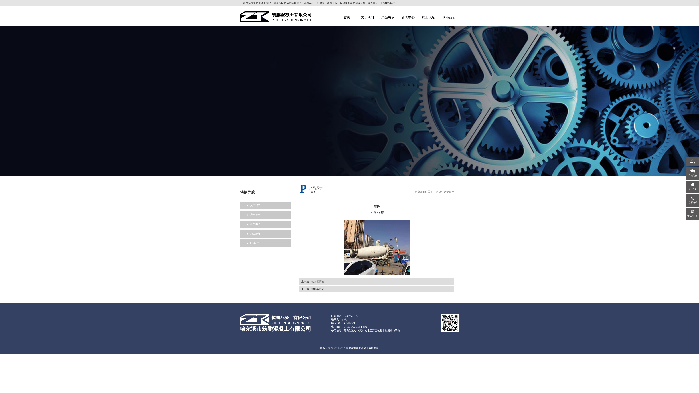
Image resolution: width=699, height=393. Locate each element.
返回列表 (379, 212)
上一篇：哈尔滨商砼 (312, 281)
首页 (438, 191)
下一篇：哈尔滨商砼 (312, 288)
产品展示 (449, 191)
